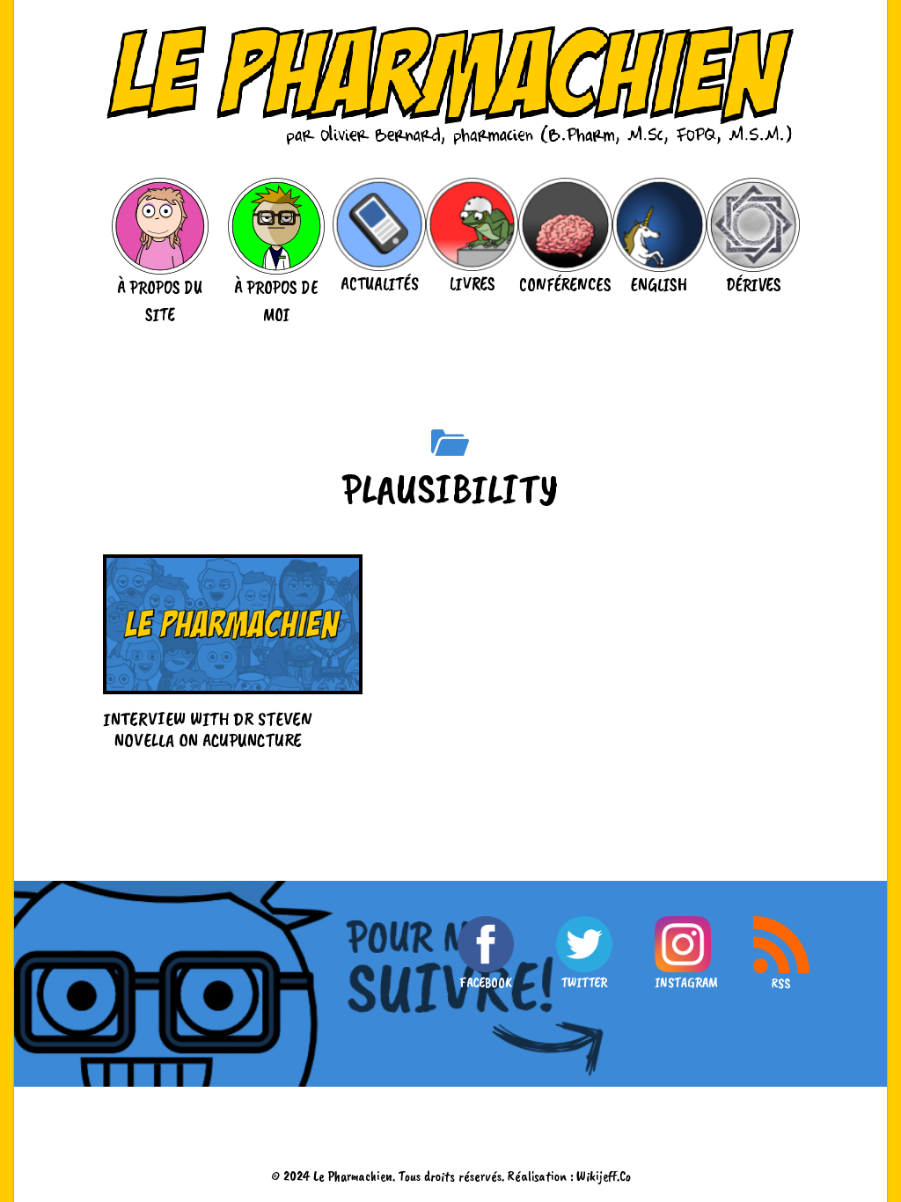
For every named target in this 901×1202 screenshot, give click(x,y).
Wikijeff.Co (603, 1176)
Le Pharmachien (352, 1176)
